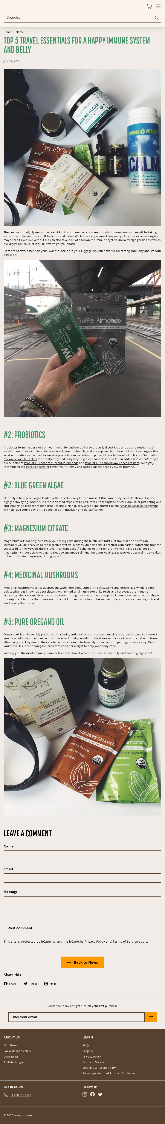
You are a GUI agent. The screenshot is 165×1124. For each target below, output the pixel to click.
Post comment (20, 928)
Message (11, 891)
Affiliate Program (15, 1062)
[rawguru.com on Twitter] (100, 1094)
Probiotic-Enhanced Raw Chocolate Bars (112, 463)
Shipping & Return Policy (99, 1068)
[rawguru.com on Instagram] (84, 1094)
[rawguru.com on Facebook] (92, 1094)
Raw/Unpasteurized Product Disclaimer (108, 1073)
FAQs (86, 1045)
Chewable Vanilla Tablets (20, 459)
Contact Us (11, 1056)
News (19, 31)
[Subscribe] (151, 1017)
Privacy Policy (95, 941)
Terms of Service (125, 941)
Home (7, 31)
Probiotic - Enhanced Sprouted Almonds (51, 463)
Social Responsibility (17, 1051)
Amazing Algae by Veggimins (139, 506)
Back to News (85, 962)
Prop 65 (87, 1051)
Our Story (10, 1045)
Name (9, 846)
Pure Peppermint (37, 467)
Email (8, 869)
